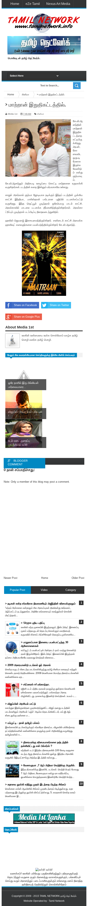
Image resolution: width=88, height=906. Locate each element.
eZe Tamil (33, 4)
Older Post (78, 577)
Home (14, 4)
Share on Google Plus (27, 316)
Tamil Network (56, 900)
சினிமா (40, 114)
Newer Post (10, 577)
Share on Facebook (25, 305)
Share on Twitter (59, 305)
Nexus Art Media (58, 4)
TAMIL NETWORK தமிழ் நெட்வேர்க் (58, 896)
